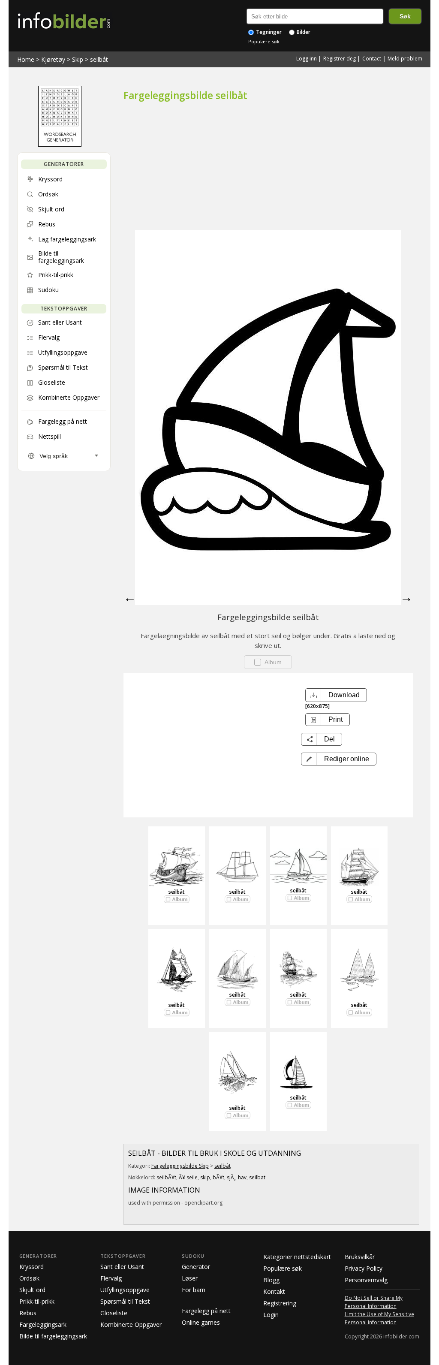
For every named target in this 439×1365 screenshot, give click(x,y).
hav (242, 1177)
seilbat (257, 1177)
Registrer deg (339, 58)
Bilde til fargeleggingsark (53, 1336)
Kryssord (31, 1267)
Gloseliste (113, 1313)
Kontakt (274, 1291)
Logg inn (306, 58)
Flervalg (111, 1278)
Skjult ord (32, 1290)
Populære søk (264, 41)
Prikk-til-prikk (36, 1301)
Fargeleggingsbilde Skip (180, 1165)
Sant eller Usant (122, 1267)
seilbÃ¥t (166, 1177)
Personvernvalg (366, 1280)
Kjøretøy (53, 59)
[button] (338, 759)
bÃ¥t (218, 1177)
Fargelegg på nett (206, 1311)
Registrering (279, 1303)
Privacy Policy (363, 1268)
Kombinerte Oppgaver (131, 1324)
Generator (196, 1267)
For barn (193, 1290)
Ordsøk (29, 1278)
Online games (201, 1322)
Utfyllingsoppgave (125, 1290)
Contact (371, 58)
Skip (77, 59)
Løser (190, 1278)
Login (271, 1315)
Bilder (302, 32)
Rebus (27, 1313)
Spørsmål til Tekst (125, 1301)
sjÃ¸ (231, 1177)
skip (205, 1177)
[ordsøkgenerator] (60, 144)
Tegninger (268, 32)
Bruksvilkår (360, 1257)
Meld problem (405, 58)
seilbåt (99, 59)
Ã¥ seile (188, 1177)
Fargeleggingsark (42, 1324)
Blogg (271, 1280)
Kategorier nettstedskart (297, 1257)
